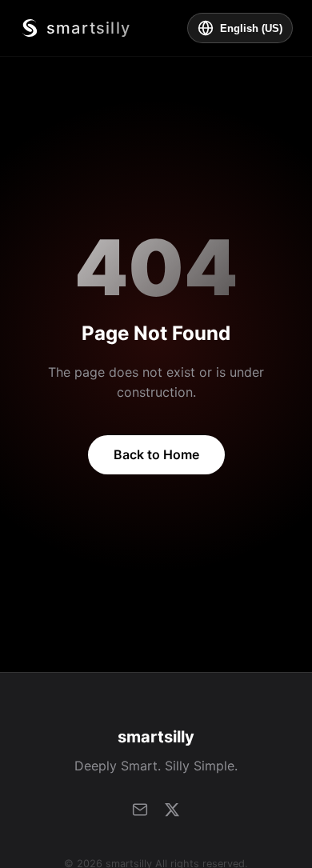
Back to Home (156, 454)
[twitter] (172, 810)
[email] (140, 810)
